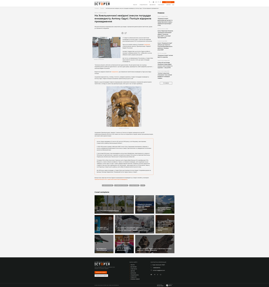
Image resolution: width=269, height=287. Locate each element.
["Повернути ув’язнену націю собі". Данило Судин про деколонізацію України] (144, 204)
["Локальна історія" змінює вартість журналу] (166, 55)
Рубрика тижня (135, 279)
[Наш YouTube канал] (153, 2)
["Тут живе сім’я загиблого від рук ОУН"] (104, 224)
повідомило (114, 71)
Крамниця (168, 2)
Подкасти (133, 277)
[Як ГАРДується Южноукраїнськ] (104, 244)
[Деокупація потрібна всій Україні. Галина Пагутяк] (165, 204)
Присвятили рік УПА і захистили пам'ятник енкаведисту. (111, 179)
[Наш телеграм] (155, 2)
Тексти (132, 264)
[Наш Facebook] (157, 274)
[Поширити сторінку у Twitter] (126, 33)
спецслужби (134, 185)
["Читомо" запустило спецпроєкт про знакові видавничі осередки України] (166, 75)
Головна (97, 8)
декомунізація (108, 185)
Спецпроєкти (134, 275)
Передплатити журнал (101, 275)
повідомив (147, 44)
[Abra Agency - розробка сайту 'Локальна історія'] (170, 285)
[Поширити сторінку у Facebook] (122, 33)
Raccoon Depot (160, 285)
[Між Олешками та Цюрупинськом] (114, 204)
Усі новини (166, 83)
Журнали (133, 273)
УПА (143, 185)
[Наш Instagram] (160, 2)
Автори (133, 271)
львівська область (121, 185)
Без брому (134, 266)
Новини (102, 8)
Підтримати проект (101, 272)
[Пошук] (149, 2)
